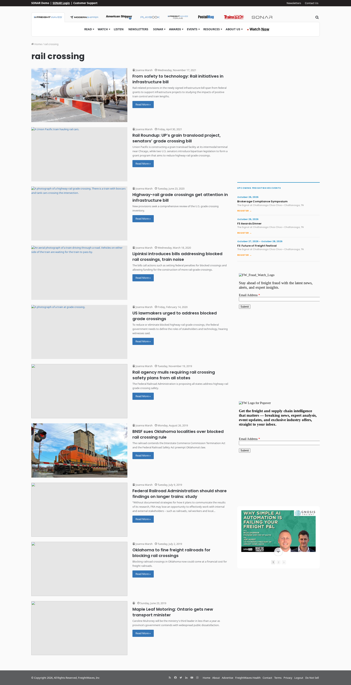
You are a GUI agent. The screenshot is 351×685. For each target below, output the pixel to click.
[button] (278, 511)
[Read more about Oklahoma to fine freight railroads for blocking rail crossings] (79, 569)
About (216, 678)
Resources (211, 29)
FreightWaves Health (248, 678)
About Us (233, 29)
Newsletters (294, 3)
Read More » (143, 104)
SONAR (158, 29)
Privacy (288, 678)
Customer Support (85, 3)
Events (192, 29)
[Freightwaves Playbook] (150, 17)
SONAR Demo (40, 3)
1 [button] (273, 562)
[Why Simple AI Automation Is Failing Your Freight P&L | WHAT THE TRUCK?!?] (278, 531)
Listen (119, 29)
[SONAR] (262, 17)
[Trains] (234, 17)
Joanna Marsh (144, 70)
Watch (103, 29)
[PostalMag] (206, 17)
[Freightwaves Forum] (178, 17)
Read (88, 29)
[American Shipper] (119, 17)
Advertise (227, 678)
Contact (267, 678)
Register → (244, 210)
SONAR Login (61, 3)
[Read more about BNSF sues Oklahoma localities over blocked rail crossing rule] (79, 450)
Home (38, 44)
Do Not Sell (312, 678)
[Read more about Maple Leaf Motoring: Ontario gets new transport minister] (79, 628)
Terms (278, 678)
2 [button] (278, 562)
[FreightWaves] (48, 17)
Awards (175, 29)
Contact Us (311, 3)
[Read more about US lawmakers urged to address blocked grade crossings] (79, 332)
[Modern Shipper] (84, 17)
